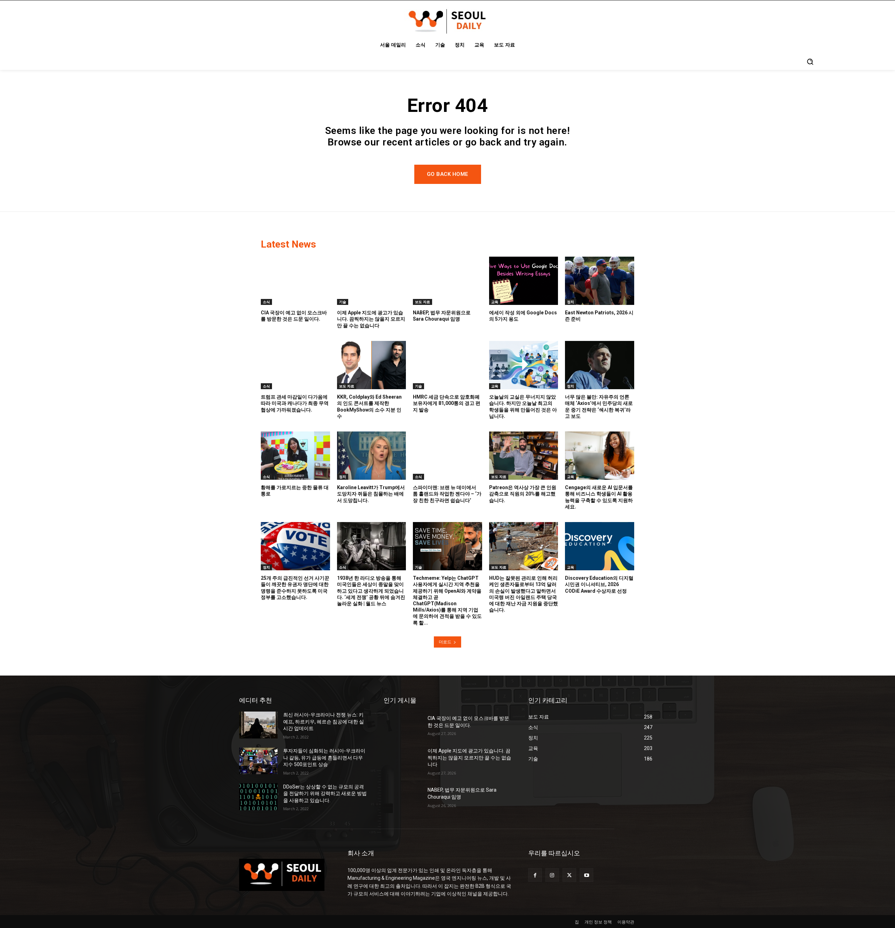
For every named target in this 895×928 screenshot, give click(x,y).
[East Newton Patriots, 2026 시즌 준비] (599, 281)
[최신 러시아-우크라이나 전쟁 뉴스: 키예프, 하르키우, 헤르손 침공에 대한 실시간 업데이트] (258, 725)
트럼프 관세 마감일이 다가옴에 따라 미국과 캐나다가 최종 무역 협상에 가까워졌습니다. (295, 403)
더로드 (445, 642)
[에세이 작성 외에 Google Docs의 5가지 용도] (523, 281)
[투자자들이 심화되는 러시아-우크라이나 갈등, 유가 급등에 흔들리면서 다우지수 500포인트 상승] (258, 761)
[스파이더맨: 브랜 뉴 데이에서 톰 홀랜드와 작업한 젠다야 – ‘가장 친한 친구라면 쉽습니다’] (447, 455)
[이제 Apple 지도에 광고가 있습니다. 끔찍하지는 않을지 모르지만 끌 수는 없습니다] (371, 281)
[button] (810, 61)
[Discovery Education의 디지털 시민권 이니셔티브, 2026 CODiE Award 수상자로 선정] (599, 546)
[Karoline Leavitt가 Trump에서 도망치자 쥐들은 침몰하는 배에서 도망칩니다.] (371, 455)
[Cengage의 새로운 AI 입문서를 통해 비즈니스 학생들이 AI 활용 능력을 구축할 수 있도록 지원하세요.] (599, 455)
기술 (342, 301)
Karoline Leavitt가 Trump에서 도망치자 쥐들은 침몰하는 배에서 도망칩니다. (371, 494)
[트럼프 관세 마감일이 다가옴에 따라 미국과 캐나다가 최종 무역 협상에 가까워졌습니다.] (295, 365)
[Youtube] (586, 875)
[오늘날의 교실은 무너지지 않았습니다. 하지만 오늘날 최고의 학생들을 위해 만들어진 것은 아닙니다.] (523, 365)
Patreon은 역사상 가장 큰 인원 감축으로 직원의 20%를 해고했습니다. (522, 494)
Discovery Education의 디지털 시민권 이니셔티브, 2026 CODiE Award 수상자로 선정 (599, 584)
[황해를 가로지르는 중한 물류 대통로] (295, 455)
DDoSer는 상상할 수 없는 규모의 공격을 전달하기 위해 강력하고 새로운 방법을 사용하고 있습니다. (325, 793)
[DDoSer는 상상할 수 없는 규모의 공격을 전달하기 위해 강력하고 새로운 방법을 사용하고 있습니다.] (258, 796)
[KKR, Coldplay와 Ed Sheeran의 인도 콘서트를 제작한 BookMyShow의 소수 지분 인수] (371, 365)
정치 (570, 301)
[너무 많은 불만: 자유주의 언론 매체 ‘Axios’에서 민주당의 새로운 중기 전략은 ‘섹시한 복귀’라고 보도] (599, 365)
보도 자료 (422, 301)
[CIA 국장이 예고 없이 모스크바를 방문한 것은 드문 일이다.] (295, 281)
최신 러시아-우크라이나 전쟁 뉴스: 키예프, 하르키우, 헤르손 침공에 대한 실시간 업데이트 (323, 721)
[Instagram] (552, 875)
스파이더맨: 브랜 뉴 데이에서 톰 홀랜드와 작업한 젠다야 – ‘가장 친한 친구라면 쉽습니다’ (447, 494)
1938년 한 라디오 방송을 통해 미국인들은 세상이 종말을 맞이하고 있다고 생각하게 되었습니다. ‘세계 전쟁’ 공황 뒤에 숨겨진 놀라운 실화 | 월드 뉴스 (371, 590)
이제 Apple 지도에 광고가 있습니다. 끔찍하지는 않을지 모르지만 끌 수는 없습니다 (371, 319)
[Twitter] (569, 875)
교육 (494, 301)
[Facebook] (535, 875)
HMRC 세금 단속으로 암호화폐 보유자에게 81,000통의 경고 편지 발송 (446, 403)
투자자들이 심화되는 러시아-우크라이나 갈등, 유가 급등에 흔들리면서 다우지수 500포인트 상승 (324, 757)
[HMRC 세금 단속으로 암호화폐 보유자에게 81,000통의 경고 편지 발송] (447, 365)
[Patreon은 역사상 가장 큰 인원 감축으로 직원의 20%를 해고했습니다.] (523, 455)
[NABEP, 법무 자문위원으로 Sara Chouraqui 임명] (447, 281)
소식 (266, 301)
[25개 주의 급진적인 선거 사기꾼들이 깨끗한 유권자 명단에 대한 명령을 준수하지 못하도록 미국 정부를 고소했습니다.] (295, 546)
